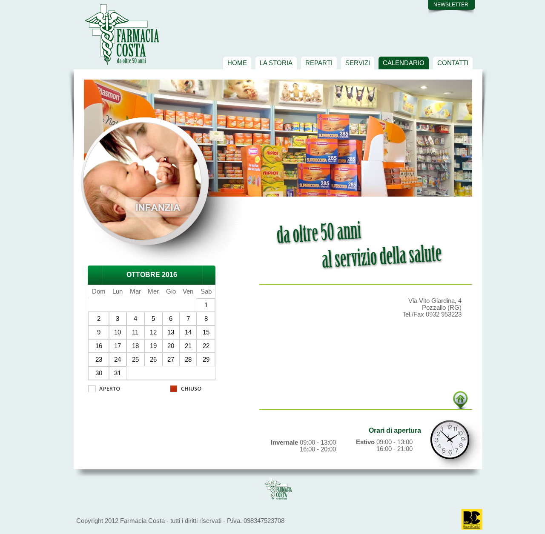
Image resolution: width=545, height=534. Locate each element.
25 (135, 359)
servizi (357, 62)
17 (117, 346)
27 (170, 359)
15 (206, 332)
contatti (452, 62)
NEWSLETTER (450, 5)
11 (135, 332)
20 (170, 346)
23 (98, 359)
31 (117, 373)
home (237, 62)
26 (153, 359)
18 (135, 346)
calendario (404, 62)
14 (188, 332)
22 (206, 346)
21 (188, 346)
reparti (319, 62)
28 (188, 359)
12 (153, 332)
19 (153, 346)
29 (206, 359)
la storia (276, 62)
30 (98, 373)
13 (170, 332)
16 (98, 346)
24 (117, 359)
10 (117, 332)
